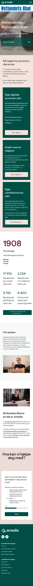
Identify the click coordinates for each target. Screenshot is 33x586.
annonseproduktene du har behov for (16, 431)
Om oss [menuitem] (3, 546)
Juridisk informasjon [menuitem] (8, 559)
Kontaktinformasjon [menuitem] (6, 551)
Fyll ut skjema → (16, 174)
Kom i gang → (16, 132)
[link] (7, 2)
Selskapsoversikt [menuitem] (6, 573)
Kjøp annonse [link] (8, 42)
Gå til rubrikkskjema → (16, 222)
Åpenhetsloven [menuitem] (5, 564)
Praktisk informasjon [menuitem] (8, 543)
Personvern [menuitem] (4, 562)
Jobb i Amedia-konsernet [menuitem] (8, 548)
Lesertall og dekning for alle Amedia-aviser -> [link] (17, 312)
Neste (16, 514)
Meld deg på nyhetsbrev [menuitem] (8, 554)
